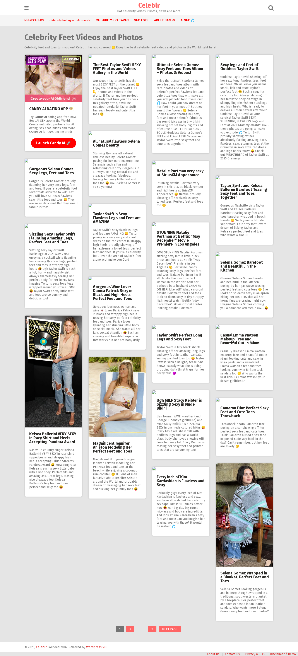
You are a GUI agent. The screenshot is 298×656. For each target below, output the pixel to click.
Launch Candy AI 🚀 (53, 143)
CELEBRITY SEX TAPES (112, 20)
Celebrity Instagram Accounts (70, 20)
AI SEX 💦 (187, 20)
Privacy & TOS (255, 654)
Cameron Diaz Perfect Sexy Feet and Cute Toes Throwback (244, 412)
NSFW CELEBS (34, 20)
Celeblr (149, 5)
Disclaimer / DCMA (283, 654)
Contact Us (232, 654)
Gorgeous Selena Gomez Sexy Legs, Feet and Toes (51, 171)
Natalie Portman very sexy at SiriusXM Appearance (180, 173)
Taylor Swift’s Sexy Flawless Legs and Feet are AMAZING (116, 218)
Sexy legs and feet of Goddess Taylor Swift (239, 66)
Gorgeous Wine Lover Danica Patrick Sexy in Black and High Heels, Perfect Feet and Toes (112, 292)
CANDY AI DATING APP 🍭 (51, 108)
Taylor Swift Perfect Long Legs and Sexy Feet (179, 337)
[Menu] (26, 7)
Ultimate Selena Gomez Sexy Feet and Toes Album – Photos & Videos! (180, 68)
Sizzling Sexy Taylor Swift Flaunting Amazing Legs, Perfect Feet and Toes (52, 238)
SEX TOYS (141, 20)
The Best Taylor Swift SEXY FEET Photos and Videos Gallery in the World (117, 68)
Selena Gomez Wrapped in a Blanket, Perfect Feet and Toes (244, 577)
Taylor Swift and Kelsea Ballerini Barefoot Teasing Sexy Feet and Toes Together (243, 191)
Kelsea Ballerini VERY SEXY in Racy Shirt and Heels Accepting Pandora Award (52, 438)
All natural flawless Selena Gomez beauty (116, 143)
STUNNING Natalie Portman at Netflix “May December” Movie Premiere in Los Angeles (178, 238)
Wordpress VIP (96, 647)
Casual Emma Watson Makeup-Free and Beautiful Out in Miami (240, 339)
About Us (213, 654)
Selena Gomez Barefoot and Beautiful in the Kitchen (241, 266)
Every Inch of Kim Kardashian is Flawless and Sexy (180, 481)
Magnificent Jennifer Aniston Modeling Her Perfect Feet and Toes (112, 447)
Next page (169, 629)
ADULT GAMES (164, 20)
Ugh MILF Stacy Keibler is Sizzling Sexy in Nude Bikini (179, 404)
